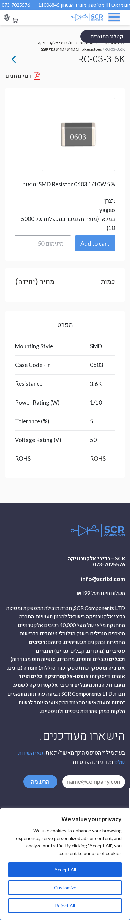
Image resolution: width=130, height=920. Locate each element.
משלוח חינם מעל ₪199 (101, 593)
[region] (65, 864)
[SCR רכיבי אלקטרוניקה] (83, 17)
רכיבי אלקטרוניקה (52, 42)
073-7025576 (16, 5)
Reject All (65, 905)
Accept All (65, 869)
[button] (95, 243)
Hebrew (6, 17)
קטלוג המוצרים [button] (106, 36)
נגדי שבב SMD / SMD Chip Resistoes (71, 49)
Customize (65, 887)
